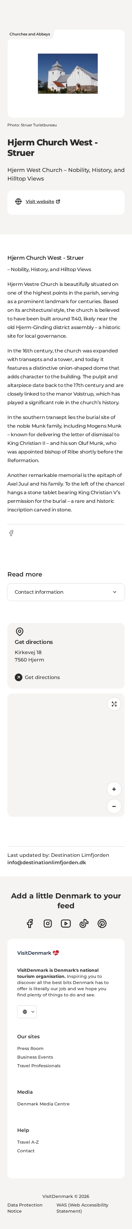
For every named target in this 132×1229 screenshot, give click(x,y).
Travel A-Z (28, 1142)
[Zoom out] (114, 806)
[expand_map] (114, 704)
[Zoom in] (114, 789)
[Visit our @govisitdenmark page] (84, 923)
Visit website (40, 201)
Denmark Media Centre (43, 1104)
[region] (66, 755)
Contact (26, 1151)
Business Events (35, 1057)
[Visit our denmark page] (29, 923)
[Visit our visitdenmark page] (65, 923)
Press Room (30, 1048)
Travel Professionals (38, 1065)
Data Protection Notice (25, 1208)
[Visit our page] (47, 923)
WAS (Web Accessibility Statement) (82, 1208)
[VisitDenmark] (38, 953)
